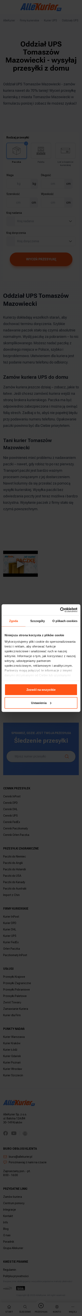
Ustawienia (39, 702)
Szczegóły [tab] (37, 621)
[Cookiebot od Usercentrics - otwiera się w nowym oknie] (60, 609)
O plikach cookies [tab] (64, 621)
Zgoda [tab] (13, 621)
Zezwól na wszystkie (41, 689)
